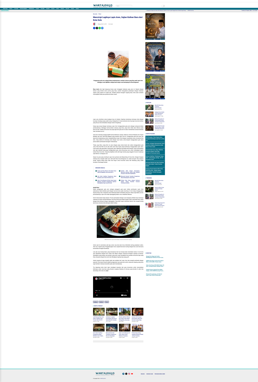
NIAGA (11, 8)
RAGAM (47, 8)
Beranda (95, 14)
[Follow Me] (126, 374)
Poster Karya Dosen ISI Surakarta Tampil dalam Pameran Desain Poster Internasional (160, 204)
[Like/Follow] (123, 374)
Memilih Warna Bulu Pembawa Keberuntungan (159, 106)
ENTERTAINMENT (23, 8)
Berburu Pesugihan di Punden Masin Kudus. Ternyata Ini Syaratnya (159, 120)
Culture (95, 302)
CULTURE (16, 8)
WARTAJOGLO (103, 378)
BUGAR (52, 8)
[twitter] (97, 28)
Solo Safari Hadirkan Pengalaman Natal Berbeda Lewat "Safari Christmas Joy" (106, 177)
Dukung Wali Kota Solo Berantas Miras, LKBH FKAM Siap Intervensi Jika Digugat (159, 127)
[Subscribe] (132, 374)
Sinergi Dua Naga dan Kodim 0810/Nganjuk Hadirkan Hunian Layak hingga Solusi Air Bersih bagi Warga (147, 10)
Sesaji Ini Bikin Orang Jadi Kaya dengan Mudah (159, 189)
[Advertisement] (118, 40)
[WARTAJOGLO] (103, 7)
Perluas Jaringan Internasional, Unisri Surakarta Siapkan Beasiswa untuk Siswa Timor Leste (155, 145)
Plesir (99, 14)
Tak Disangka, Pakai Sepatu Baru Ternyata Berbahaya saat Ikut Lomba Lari (155, 138)
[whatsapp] (99, 28)
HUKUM (62, 8)
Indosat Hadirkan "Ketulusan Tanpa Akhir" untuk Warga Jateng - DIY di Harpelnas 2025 (155, 157)
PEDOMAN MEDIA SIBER (160, 373)
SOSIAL (77, 8)
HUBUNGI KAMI (149, 373)
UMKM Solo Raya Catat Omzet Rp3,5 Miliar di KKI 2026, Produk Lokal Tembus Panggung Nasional (187, 10)
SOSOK (72, 8)
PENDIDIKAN (31, 8)
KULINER (42, 8)
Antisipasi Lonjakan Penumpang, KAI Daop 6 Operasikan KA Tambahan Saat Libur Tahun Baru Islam (111, 318)
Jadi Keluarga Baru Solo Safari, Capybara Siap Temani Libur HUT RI (98, 318)
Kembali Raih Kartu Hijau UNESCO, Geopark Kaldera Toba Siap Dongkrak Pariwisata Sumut (154, 151)
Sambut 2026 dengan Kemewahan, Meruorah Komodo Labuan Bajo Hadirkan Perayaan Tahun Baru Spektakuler (130, 172)
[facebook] (94, 28)
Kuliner (101, 302)
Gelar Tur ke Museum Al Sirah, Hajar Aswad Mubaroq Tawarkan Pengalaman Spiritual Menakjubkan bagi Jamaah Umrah (106, 181)
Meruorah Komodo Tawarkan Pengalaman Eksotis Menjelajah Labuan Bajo (130, 177)
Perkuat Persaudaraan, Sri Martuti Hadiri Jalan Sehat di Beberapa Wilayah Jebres (154, 274)
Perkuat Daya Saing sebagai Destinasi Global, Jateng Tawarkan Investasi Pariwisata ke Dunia (130, 181)
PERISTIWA (5, 8)
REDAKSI (143, 373)
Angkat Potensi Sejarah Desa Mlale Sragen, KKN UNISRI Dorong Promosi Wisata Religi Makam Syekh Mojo (155, 270)
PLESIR (37, 8)
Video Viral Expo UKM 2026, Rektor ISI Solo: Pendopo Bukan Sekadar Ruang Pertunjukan (155, 266)
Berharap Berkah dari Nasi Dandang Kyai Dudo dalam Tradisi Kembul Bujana (155, 164)
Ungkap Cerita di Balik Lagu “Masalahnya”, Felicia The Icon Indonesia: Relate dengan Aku (159, 113)
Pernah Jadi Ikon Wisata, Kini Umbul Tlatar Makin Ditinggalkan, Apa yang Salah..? (106, 171)
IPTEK (57, 8)
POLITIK (67, 8)
